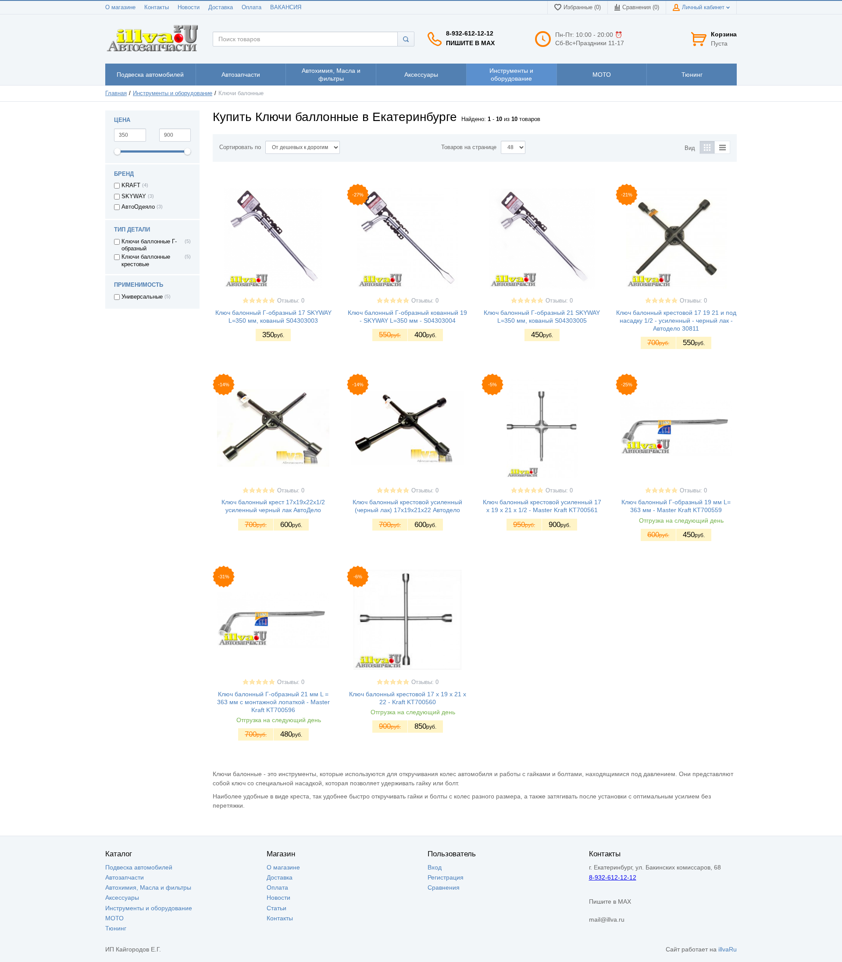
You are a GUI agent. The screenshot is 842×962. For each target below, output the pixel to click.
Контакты (156, 7)
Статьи (276, 908)
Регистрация (446, 877)
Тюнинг (115, 928)
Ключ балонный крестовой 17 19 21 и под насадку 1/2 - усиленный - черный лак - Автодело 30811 (676, 320)
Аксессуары (122, 897)
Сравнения (444, 887)
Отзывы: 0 (290, 301)
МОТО (114, 918)
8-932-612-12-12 (469, 33)
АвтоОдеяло (138, 207)
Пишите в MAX (470, 42)
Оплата (251, 7)
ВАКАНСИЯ (285, 7)
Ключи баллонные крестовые (145, 260)
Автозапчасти (124, 877)
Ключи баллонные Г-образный (149, 245)
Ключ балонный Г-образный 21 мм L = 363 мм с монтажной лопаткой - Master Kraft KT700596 (273, 702)
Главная (116, 93)
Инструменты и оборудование (172, 93)
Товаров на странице (468, 147)
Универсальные (142, 297)
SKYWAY (133, 196)
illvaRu (727, 949)
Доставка (220, 7)
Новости (189, 7)
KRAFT (130, 185)
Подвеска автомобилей (138, 867)
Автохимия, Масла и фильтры (148, 887)
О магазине (120, 7)
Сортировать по (240, 147)
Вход (435, 867)
